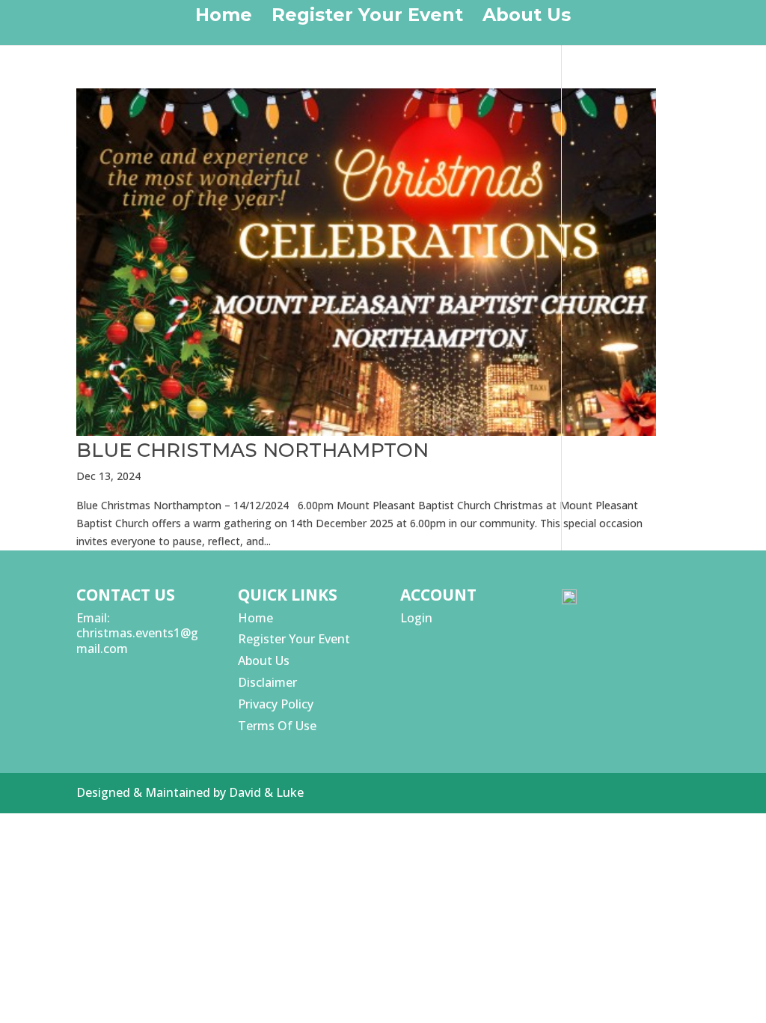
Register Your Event (367, 17)
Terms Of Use (277, 725)
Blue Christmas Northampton (252, 450)
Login (416, 618)
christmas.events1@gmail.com (137, 641)
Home (223, 17)
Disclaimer (267, 682)
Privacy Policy (275, 704)
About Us (526, 17)
